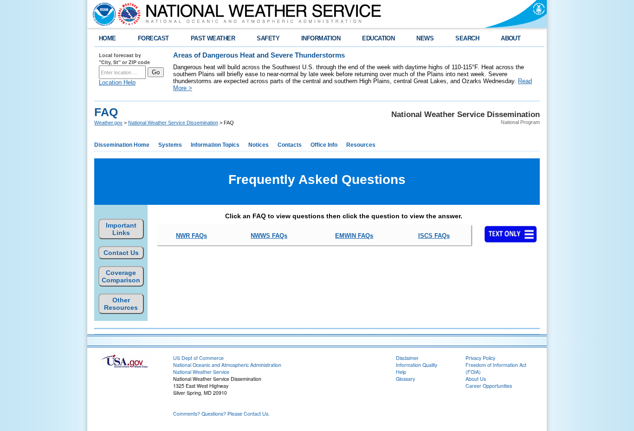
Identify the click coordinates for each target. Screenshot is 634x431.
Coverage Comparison (121, 276)
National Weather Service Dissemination (173, 122)
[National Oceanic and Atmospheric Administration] (102, 14)
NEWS (424, 38)
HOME (107, 38)
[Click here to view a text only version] (509, 234)
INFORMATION (320, 38)
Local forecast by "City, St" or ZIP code (124, 58)
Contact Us (121, 252)
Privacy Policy (480, 357)
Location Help (117, 82)
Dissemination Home (121, 145)
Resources (360, 145)
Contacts (290, 145)
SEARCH (467, 38)
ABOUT (510, 38)
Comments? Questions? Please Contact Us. (221, 413)
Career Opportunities (489, 385)
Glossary (405, 378)
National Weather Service (201, 371)
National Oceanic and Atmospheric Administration (227, 364)
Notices (258, 145)
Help (401, 371)
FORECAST (153, 38)
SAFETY (268, 38)
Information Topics (215, 145)
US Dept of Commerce (198, 357)
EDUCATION (378, 38)
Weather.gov (108, 122)
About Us (476, 378)
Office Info (324, 145)
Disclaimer (407, 357)
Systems (170, 145)
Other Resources (121, 303)
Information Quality (416, 364)
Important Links (121, 229)
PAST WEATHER (213, 38)
